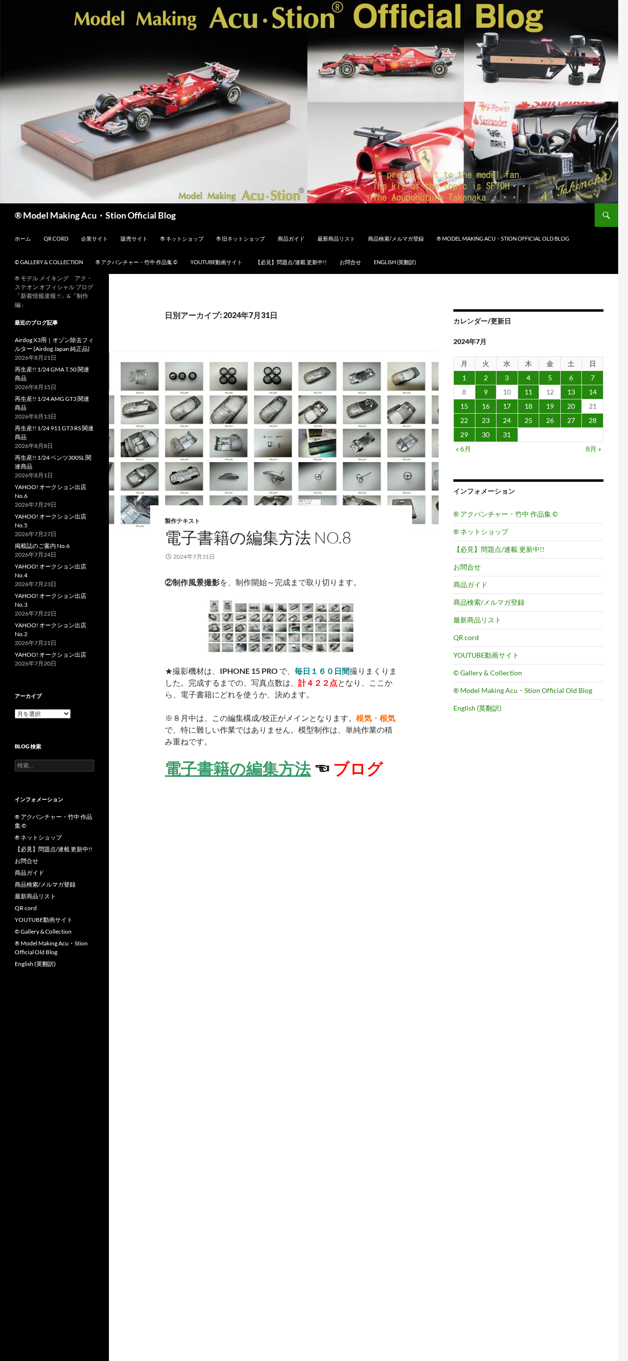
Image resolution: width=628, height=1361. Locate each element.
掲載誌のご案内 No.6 (42, 545)
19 (550, 406)
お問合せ (350, 262)
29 (464, 434)
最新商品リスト (336, 238)
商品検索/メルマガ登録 (396, 238)
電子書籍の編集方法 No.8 (258, 537)
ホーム (23, 238)
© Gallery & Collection (49, 262)
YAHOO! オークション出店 (50, 654)
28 (593, 420)
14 (593, 392)
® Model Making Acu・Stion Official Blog (95, 215)
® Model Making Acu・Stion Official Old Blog (503, 238)
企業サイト (94, 238)
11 (528, 392)
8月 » (593, 449)
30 (486, 434)
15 (464, 406)
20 (571, 406)
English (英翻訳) (395, 262)
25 (528, 420)
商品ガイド (291, 238)
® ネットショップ (182, 238)
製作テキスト (182, 520)
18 (528, 406)
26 (550, 420)
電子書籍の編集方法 (238, 768)
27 (571, 420)
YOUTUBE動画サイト (216, 262)
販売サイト (134, 238)
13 (571, 392)
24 (507, 420)
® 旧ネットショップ (240, 238)
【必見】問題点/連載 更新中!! (291, 262)
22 (464, 420)
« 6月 (463, 449)
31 (507, 434)
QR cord (56, 238)
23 (486, 420)
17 (507, 406)
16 (486, 406)
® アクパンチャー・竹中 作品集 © (137, 262)
